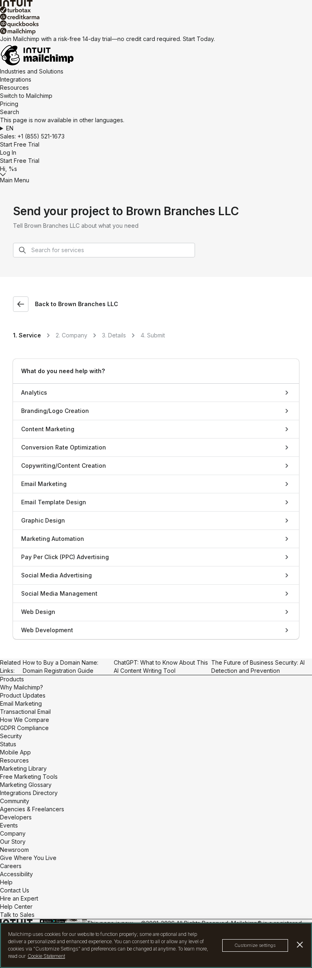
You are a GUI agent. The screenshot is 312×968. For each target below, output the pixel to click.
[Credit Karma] (156, 16)
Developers (16, 817)
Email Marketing (21, 703)
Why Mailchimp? (21, 687)
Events (9, 825)
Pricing (9, 103)
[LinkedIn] (72, 920)
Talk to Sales (17, 914)
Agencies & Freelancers (32, 809)
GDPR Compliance (24, 727)
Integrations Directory (29, 792)
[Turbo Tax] (156, 9)
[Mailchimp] (156, 31)
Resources (14, 87)
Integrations (15, 79)
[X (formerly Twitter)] (68, 920)
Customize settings (255, 945)
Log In (8, 152)
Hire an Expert (19, 898)
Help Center (16, 906)
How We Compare (24, 719)
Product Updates (23, 695)
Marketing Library (23, 768)
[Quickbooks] (156, 24)
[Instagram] (70, 920)
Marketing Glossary (26, 784)
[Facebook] (66, 920)
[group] (156, 128)
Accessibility (16, 874)
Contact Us (14, 890)
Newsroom (14, 849)
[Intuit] (156, 3)
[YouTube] (74, 920)
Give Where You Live (28, 857)
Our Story (13, 841)
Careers (11, 865)
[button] (156, 128)
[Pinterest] (77, 920)
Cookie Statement (46, 956)
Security (11, 735)
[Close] (300, 945)
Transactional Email (25, 711)
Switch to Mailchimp (26, 95)
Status (8, 744)
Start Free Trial (19, 144)
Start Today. (199, 38)
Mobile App (15, 752)
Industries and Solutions (31, 71)
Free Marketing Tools (29, 776)
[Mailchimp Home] (156, 55)
